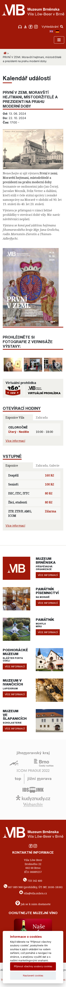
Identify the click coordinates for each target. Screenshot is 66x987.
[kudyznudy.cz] (33, 798)
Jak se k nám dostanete (36, 904)
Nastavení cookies (33, 975)
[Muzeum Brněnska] (16, 568)
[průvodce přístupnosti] (25, 26)
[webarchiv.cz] (33, 804)
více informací (48, 575)
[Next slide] (57, 365)
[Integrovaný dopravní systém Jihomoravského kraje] (33, 790)
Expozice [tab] (12, 465)
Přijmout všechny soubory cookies (33, 966)
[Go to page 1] (31, 369)
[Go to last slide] (9, 365)
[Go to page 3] (34, 369)
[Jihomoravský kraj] (33, 753)
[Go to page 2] (33, 369)
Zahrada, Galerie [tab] (47, 465)
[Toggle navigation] (59, 40)
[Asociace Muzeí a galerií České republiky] (14, 762)
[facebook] (31, 26)
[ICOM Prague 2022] (33, 770)
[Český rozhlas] (44, 762)
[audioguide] (20, 26)
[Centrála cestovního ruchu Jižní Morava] (33, 779)
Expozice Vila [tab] (15, 417)
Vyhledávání (50, 26)
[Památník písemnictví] (16, 598)
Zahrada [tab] (42, 417)
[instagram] (36, 26)
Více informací (15, 441)
